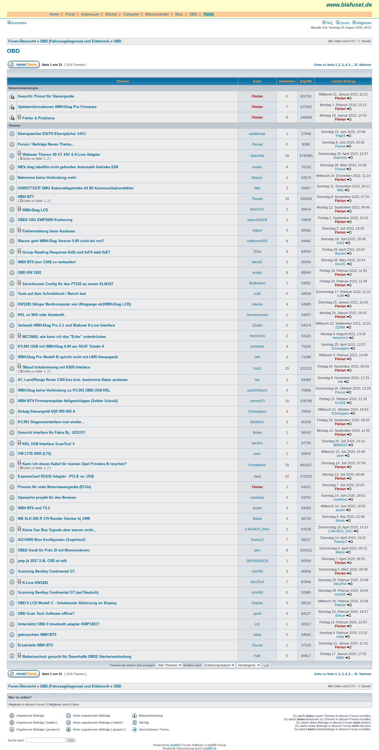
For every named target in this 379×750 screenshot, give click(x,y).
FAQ (329, 23)
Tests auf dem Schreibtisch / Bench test (52, 294)
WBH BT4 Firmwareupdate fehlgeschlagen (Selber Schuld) (68, 401)
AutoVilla (257, 155)
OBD (193, 14)
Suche (344, 23)
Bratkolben (257, 283)
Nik (257, 380)
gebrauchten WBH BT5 (37, 635)
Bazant (340, 253)
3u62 (340, 243)
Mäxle (257, 518)
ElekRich (257, 422)
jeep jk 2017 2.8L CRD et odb (42, 561)
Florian (257, 96)
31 (356, 64)
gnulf (257, 613)
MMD (340, 657)
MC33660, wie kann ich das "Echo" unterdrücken (64, 337)
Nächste (365, 64)
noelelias (257, 497)
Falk (257, 656)
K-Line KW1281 (35, 583)
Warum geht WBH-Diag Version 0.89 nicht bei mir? (61, 241)
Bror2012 (257, 209)
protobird (257, 346)
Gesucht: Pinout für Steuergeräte (46, 96)
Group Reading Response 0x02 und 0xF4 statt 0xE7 (66, 252)
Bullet (257, 432)
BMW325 (340, 445)
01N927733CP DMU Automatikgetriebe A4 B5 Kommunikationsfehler (76, 188)
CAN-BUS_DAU (257, 529)
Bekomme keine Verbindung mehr (47, 178)
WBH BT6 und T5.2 (34, 508)
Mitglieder (364, 23)
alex (257, 550)
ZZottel (257, 325)
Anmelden (19, 23)
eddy (257, 634)
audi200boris (257, 390)
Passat (257, 144)
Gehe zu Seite (324, 64)
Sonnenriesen (257, 315)
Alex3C (257, 262)
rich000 (257, 571)
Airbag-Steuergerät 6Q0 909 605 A (46, 411)
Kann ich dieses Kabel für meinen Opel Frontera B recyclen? (74, 464)
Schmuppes (340, 348)
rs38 (257, 293)
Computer (131, 14)
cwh (257, 357)
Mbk (257, 188)
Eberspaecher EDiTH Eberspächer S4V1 (52, 134)
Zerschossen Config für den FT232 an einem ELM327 (67, 284)
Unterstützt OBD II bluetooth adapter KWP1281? (58, 624)
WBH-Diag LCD (35, 210)
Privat (70, 14)
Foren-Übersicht (22, 41)
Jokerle (257, 304)
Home (54, 14)
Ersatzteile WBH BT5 (35, 645)
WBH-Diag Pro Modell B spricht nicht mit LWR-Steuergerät (68, 357)
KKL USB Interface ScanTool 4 (48, 444)
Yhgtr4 (340, 135)
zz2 (257, 624)
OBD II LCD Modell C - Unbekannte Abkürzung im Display (67, 603)
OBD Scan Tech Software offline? (46, 614)
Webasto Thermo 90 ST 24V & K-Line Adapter (61, 155)
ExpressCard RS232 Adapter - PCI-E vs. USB (56, 476)
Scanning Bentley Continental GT (46, 571)
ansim (257, 508)
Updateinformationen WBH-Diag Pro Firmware (57, 107)
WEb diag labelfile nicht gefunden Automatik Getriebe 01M (68, 167)
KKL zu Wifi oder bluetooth (41, 315)
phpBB (174, 745)
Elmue (340, 615)
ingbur (257, 230)
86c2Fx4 (257, 582)
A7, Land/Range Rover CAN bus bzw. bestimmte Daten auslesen (73, 380)
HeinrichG (257, 336)
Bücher (111, 14)
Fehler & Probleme (38, 118)
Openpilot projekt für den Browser (47, 498)
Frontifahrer (257, 465)
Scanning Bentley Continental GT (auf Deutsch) (58, 593)
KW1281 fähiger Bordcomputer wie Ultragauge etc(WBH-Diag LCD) (74, 304)
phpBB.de (209, 748)
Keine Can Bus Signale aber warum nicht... (59, 530)
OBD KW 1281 (29, 273)
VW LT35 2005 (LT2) (34, 454)
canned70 (257, 401)
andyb (257, 272)
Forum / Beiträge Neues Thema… (46, 144)
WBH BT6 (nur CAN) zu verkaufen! (47, 262)
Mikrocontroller (157, 14)
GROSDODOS (257, 561)
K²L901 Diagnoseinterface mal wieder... (51, 422)
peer (257, 453)
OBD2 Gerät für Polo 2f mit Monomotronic (54, 550)
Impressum (90, 14)
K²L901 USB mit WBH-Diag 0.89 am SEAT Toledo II (61, 346)
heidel (257, 167)
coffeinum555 (257, 241)
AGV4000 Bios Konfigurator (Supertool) (51, 540)
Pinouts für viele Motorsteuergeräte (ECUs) (54, 487)
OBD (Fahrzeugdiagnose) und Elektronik (74, 41)
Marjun (257, 177)
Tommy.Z (257, 539)
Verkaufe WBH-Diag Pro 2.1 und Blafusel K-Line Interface (66, 325)
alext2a (257, 443)
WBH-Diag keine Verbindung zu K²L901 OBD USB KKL (64, 390)
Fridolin (257, 603)
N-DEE (340, 403)
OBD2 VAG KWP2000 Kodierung (45, 220)
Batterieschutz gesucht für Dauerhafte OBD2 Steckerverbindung (76, 657)
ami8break (257, 134)
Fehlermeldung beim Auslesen (48, 231)
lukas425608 (257, 220)
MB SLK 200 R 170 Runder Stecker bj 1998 (54, 519)
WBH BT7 (26, 197)
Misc (179, 14)
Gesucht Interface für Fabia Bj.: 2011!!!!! (51, 433)
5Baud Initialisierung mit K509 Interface (56, 367)
